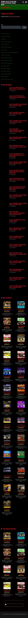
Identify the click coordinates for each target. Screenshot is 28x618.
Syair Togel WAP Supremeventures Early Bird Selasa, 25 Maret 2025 (17, 213)
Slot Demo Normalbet (6, 60)
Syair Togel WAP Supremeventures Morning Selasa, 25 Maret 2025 (16, 130)
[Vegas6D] (21, 491)
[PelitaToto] (7, 441)
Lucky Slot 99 (7, 476)
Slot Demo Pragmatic (6, 47)
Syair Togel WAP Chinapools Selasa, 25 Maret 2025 (17, 278)
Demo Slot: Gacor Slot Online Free (9, 52)
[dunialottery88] (21, 391)
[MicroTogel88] (21, 424)
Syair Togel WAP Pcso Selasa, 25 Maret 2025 (17, 220)
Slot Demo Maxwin (6, 36)
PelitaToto (7, 442)
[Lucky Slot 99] (7, 474)
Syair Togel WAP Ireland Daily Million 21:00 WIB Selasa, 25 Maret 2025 (17, 188)
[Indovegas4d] (7, 308)
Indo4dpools (21, 309)
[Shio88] (7, 324)
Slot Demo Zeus (5, 33)
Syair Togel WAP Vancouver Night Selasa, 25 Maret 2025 (17, 179)
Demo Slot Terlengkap (6, 63)
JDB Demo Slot (5, 44)
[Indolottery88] (7, 374)
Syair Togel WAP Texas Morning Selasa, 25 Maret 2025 (18, 121)
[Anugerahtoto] (7, 391)
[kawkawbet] (21, 474)
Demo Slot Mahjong (6, 74)
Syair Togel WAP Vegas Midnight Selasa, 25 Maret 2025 (17, 253)
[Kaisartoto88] (21, 324)
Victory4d (7, 459)
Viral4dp (21, 409)
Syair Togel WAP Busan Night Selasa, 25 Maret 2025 (17, 228)
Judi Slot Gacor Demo (6, 58)
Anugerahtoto (7, 393)
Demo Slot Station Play (7, 79)
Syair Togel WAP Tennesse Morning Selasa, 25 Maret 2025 (17, 146)
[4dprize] (21, 341)
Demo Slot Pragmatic (6, 42)
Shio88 (7, 326)
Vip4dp (7, 492)
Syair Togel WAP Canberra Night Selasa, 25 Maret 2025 (18, 204)
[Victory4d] (7, 457)
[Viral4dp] (21, 407)
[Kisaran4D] (21, 457)
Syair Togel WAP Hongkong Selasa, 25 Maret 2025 (16, 113)
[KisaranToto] (21, 441)
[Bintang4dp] (21, 374)
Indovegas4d (7, 309)
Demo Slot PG (4, 76)
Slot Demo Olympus (6, 68)
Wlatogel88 (21, 359)
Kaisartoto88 (21, 326)
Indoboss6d (7, 426)
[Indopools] (7, 341)
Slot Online (4, 50)
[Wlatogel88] (21, 358)
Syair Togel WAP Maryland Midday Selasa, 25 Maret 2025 (17, 96)
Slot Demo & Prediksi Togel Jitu (20, 614)
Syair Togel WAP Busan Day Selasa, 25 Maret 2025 (16, 270)
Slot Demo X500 (5, 66)
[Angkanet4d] (7, 358)
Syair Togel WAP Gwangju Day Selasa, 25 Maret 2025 (17, 261)
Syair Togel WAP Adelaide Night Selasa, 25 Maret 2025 (18, 162)
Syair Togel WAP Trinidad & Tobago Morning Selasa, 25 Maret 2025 (16, 172)
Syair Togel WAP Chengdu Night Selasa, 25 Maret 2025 (18, 138)
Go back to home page (14, 16)
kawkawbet (21, 476)
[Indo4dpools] (21, 308)
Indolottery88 (7, 376)
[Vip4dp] (7, 491)
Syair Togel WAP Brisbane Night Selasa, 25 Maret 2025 (18, 195)
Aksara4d (7, 409)
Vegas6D (21, 492)
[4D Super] (7, 507)
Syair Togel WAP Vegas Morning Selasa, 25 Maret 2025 (18, 105)
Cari (2, 25)
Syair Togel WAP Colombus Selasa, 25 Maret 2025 (16, 237)
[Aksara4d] (7, 407)
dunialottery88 (21, 393)
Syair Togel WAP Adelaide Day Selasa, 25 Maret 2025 (17, 286)
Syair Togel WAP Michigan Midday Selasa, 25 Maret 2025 (17, 88)
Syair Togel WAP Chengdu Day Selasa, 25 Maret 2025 (17, 245)
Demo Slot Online (5, 55)
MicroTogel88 (21, 426)
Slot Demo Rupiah (5, 71)
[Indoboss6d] (7, 424)
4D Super (7, 509)
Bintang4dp (21, 376)
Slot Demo (3, 39)
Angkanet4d (7, 359)
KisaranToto (21, 442)
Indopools (7, 343)
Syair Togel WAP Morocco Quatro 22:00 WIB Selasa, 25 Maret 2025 (16, 155)
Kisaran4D (21, 459)
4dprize (21, 343)
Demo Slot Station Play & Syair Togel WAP (8, 3)
